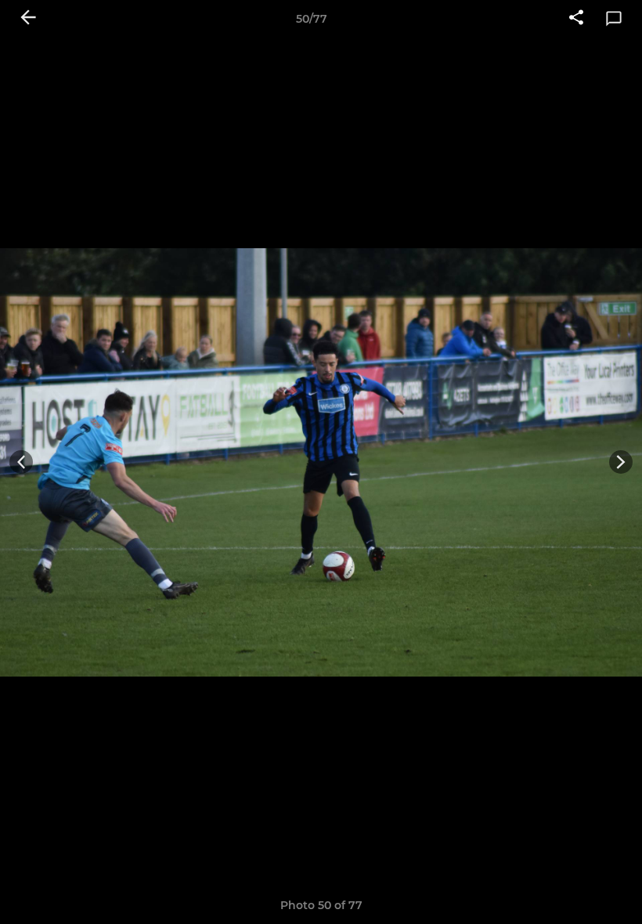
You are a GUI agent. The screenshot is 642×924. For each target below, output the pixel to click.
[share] (576, 19)
